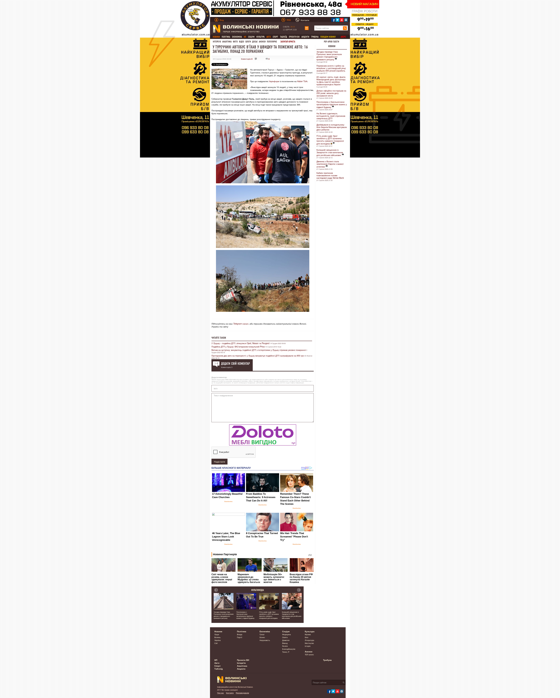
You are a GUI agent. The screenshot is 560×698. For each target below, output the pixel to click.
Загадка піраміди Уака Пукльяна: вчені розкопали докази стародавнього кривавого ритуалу (329, 55)
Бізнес (262, 637)
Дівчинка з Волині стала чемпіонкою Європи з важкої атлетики (330, 164)
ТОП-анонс (309, 654)
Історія (307, 646)
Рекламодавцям (242, 693)
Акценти (305, 36)
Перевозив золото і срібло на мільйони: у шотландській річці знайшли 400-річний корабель (331, 68)
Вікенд (285, 643)
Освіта (285, 637)
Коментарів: (246, 59)
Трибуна (314, 36)
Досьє (255, 41)
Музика (308, 634)
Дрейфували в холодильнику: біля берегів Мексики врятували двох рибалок (331, 127)
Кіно (306, 637)
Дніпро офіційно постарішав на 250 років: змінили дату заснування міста (331, 93)
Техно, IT (285, 652)
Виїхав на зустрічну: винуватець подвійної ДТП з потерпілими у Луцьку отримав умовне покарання (258, 349)
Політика (226, 36)
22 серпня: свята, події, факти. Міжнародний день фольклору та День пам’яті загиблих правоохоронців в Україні (331, 80)
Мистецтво (309, 643)
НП (215, 659)
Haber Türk (302, 81)
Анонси (262, 41)
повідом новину (328, 36)
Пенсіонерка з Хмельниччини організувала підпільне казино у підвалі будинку (331, 104)
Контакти (230, 693)
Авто (216, 662)
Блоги (248, 41)
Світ (216, 643)
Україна (217, 640)
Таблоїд (283, 36)
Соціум (251, 36)
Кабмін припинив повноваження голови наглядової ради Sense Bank (330, 175)
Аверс (343, 36)
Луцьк (216, 634)
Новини (331, 46)
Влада (239, 634)
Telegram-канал (240, 323)
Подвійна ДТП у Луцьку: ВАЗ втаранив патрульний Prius (238, 346)
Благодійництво (288, 649)
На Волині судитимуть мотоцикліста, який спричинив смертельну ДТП (330, 116)
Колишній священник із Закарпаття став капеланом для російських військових (329, 152)
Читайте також (218, 337)
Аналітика (227, 41)
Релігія (285, 646)
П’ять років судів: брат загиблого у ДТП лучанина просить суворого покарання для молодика (330, 139)
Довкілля (285, 640)
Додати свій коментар (235, 364)
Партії (239, 637)
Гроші (262, 634)
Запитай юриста (287, 41)
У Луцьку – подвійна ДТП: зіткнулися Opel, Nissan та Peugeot (240, 343)
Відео (241, 41)
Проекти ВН (294, 36)
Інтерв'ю (217, 41)
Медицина (286, 634)
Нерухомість (265, 640)
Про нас (220, 693)
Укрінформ (274, 81)
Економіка (237, 36)
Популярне (272, 41)
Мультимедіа (257, 590)
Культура (260, 36)
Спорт (275, 36)
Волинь (217, 637)
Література (309, 640)
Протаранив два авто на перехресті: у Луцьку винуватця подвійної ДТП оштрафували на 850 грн (257, 355)
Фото (235, 41)
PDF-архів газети (331, 41)
